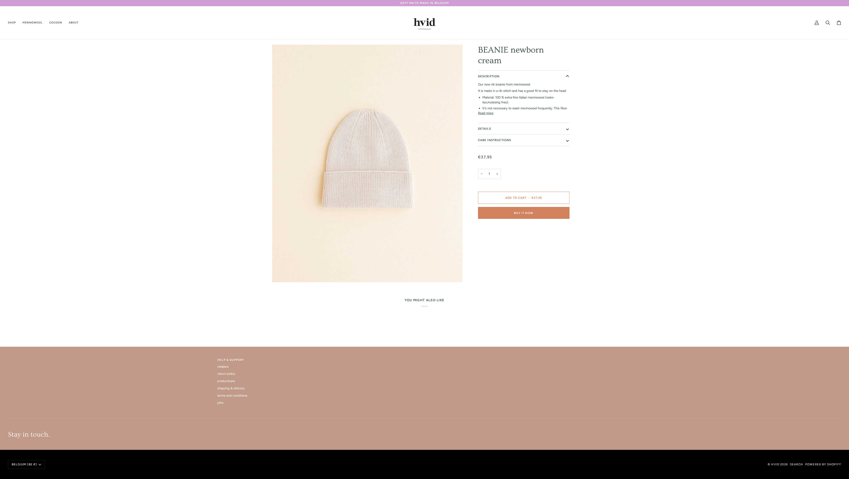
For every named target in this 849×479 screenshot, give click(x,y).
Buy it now (523, 213)
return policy (226, 374)
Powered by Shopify (823, 464)
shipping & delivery (231, 388)
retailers (223, 367)
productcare (226, 381)
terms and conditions (232, 396)
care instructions (494, 140)
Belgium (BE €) (24, 464)
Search (796, 464)
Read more (485, 113)
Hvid (775, 464)
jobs (220, 403)
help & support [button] (230, 360)
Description (489, 76)
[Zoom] (367, 163)
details (484, 128)
